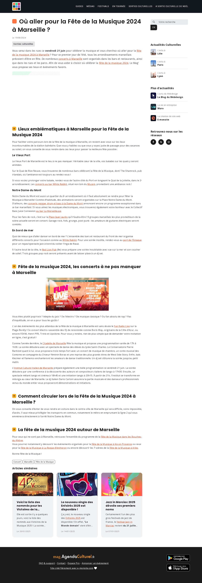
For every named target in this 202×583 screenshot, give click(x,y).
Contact (61, 563)
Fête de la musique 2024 (113, 63)
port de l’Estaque (132, 240)
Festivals (103, 6)
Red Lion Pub (49, 249)
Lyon (160, 76)
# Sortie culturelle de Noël (172, 6)
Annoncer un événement (95, 563)
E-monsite (163, 119)
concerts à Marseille (70, 58)
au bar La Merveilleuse (48, 211)
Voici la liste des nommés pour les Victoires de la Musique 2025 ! (29, 506)
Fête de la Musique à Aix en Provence (112, 444)
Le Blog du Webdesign (170, 97)
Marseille (28, 461)
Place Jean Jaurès (58, 217)
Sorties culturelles (140, 6)
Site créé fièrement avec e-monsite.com (71, 568)
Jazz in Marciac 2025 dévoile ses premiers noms (120, 505)
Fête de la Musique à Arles (124, 447)
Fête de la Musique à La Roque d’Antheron (44, 447)
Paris (160, 64)
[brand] (17, 6)
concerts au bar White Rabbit (51, 184)
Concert (17, 461)
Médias (90, 6)
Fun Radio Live (122, 326)
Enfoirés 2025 (73, 518)
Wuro (160, 108)
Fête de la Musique (45, 461)
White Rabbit (70, 240)
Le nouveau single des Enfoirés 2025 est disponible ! (77, 505)
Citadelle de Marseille (54, 343)
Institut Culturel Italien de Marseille (33, 367)
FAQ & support (47, 563)
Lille (160, 53)
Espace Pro (74, 563)
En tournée (118, 6)
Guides (79, 6)
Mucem (91, 184)
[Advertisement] (77, 98)
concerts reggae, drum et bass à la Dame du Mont (55, 203)
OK (153, 27)
